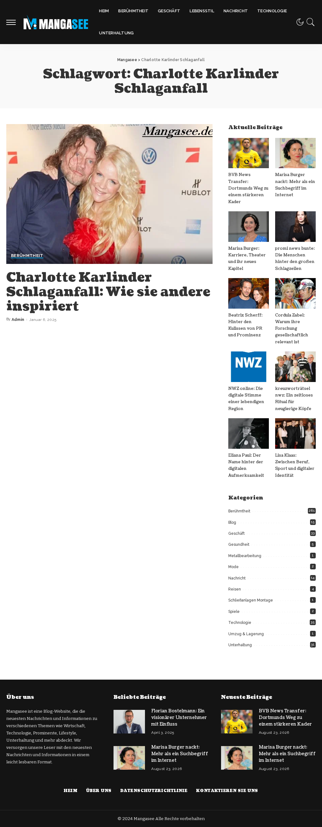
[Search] (311, 22)
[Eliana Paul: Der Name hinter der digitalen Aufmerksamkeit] (248, 433)
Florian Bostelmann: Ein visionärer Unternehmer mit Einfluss (179, 717)
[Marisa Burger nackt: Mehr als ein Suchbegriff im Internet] (295, 153)
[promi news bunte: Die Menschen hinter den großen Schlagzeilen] (295, 226)
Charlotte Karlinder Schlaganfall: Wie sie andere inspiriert (108, 292)
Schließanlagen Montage (250, 600)
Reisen (234, 589)
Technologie (239, 622)
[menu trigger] (14, 22)
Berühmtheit (27, 256)
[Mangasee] (56, 22)
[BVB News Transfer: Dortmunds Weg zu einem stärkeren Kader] (248, 153)
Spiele (234, 611)
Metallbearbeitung (244, 556)
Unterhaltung (240, 645)
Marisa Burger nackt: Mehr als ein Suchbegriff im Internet (179, 753)
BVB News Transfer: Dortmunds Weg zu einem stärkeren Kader (248, 188)
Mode (233, 567)
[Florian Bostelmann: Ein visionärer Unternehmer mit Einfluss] (129, 721)
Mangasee (144, 818)
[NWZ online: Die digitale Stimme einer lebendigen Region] (248, 366)
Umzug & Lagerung (246, 634)
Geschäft (236, 533)
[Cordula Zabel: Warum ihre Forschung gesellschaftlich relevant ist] (295, 293)
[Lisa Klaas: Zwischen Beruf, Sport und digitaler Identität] (295, 433)
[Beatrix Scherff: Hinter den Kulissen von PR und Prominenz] (248, 293)
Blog (232, 522)
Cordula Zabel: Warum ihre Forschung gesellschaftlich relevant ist (291, 328)
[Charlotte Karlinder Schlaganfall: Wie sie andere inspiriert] (109, 194)
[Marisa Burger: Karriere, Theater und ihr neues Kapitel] (248, 226)
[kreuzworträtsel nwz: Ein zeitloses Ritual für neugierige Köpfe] (295, 366)
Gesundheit (238, 544)
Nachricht (237, 578)
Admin (18, 320)
